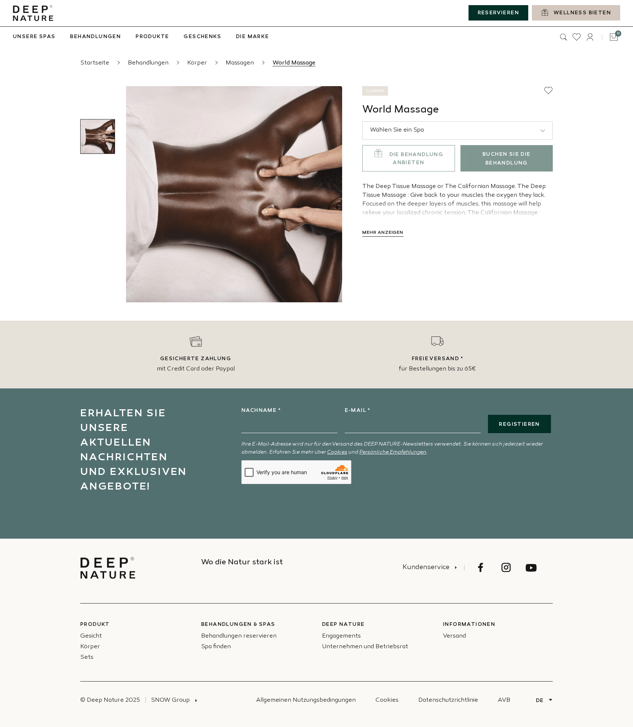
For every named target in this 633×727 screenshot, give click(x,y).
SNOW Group (170, 700)
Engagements (341, 636)
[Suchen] (563, 37)
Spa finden (216, 646)
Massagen (240, 63)
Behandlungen (149, 63)
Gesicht (91, 636)
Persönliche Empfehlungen (392, 452)
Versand (454, 636)
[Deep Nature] (33, 13)
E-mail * (357, 410)
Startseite (95, 63)
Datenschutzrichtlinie (448, 700)
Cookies (337, 452)
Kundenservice (426, 567)
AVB (504, 700)
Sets (86, 657)
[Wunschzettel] (576, 37)
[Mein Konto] (590, 37)
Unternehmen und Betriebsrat (365, 646)
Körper (197, 63)
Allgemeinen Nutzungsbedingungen (306, 700)
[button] (548, 90)
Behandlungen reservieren (239, 636)
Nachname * (261, 410)
